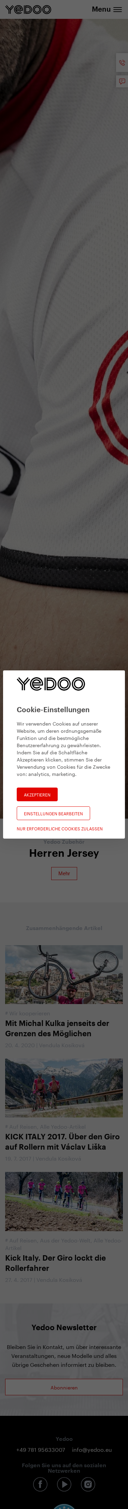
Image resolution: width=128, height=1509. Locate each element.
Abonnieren (64, 1387)
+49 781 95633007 (40, 1449)
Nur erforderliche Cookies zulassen (60, 828)
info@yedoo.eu (92, 1449)
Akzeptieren (37, 794)
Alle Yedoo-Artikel (63, 1126)
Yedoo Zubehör (64, 842)
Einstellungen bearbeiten (53, 813)
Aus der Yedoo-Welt (65, 1239)
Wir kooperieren (29, 1012)
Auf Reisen (23, 1126)
